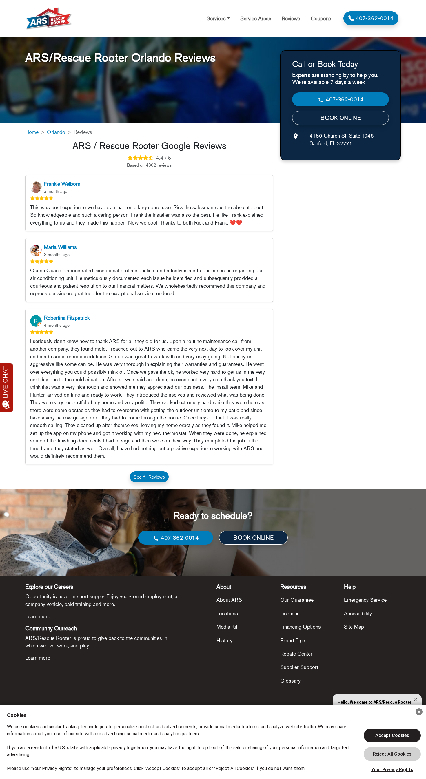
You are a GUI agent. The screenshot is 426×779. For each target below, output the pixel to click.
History (224, 640)
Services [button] (216, 18)
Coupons (321, 18)
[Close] (419, 711)
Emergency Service (365, 599)
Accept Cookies (392, 735)
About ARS (229, 599)
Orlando (56, 132)
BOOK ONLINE (341, 117)
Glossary (290, 680)
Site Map (354, 626)
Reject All (392, 754)
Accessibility (358, 613)
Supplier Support (299, 667)
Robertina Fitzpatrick (67, 317)
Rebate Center (296, 653)
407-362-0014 (344, 99)
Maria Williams (60, 247)
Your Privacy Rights (392, 769)
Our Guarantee (297, 599)
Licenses (290, 613)
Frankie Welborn (62, 183)
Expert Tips (292, 640)
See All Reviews (149, 477)
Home (32, 132)
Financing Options (300, 626)
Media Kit (226, 626)
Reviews (291, 18)
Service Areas (255, 18)
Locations (227, 613)
